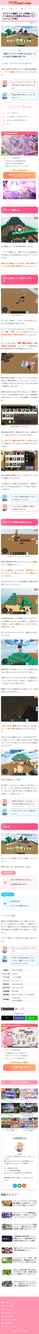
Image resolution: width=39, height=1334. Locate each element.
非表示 (29, 107)
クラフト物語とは (12, 113)
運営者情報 (8, 1323)
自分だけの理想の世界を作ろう (17, 120)
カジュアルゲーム (8, 1009)
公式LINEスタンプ (10, 1313)
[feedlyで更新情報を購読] (19, 1186)
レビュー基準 (8, 1306)
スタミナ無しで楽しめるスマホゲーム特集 (10, 1129)
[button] (19, 230)
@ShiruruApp (24, 958)
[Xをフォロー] (15, 1186)
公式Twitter (8, 1309)
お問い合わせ (8, 1316)
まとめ (9, 124)
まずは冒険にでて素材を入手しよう (18, 116)
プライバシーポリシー (11, 1326)
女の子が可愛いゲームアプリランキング (29, 1100)
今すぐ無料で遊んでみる (19, 1067)
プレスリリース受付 (10, 1320)
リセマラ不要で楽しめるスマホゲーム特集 (29, 1129)
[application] (19, 230)
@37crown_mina (17, 987)
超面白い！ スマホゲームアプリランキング (10, 1100)
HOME (6, 1302)
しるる (19, 1154)
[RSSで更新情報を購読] (24, 1186)
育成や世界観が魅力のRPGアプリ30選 (10, 1115)
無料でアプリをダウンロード (19, 175)
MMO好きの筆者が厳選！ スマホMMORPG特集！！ (28, 1115)
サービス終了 (21, 1009)
